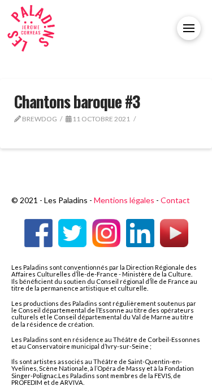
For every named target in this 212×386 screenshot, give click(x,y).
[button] (189, 28)
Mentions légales (124, 200)
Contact (175, 200)
